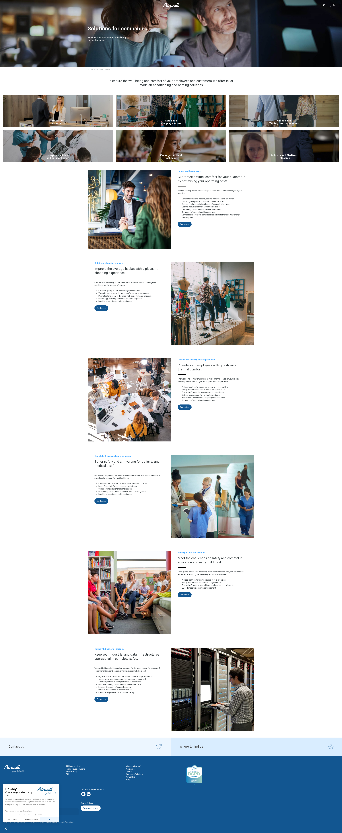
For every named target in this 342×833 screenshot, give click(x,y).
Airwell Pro (130, 777)
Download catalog (90, 808)
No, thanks (12, 819)
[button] (5, 828)
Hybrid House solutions (75, 769)
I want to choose (31, 819)
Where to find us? (133, 766)
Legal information (66, 822)
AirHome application (74, 766)
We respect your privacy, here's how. (18, 811)
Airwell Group (71, 772)
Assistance (130, 769)
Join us (129, 772)
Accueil (91, 69)
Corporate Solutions (134, 774)
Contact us (184, 224)
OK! (49, 819)
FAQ (67, 774)
